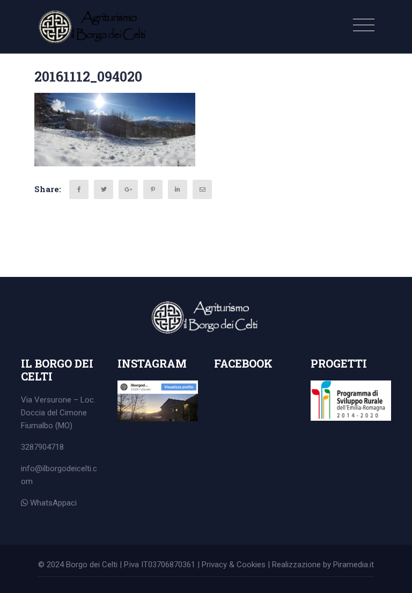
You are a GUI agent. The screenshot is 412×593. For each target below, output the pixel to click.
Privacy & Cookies (234, 564)
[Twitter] (103, 189)
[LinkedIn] (177, 189)
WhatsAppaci (52, 503)
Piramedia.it (353, 564)
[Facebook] (79, 189)
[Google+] (128, 189)
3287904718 (42, 447)
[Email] (202, 189)
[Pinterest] (153, 189)
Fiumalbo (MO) (46, 425)
